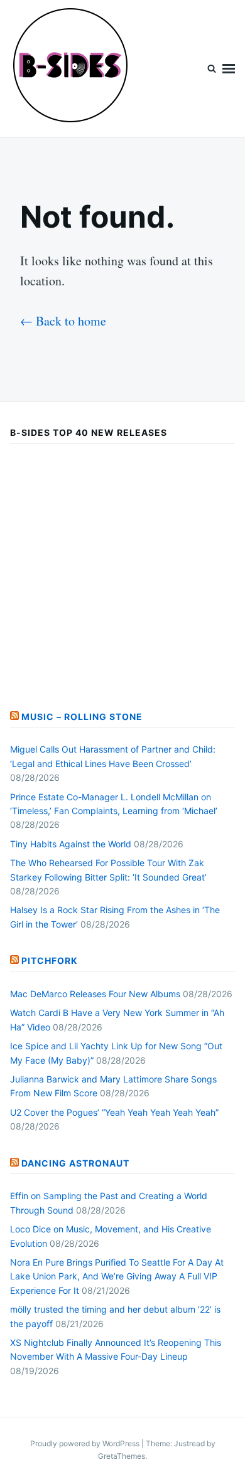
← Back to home (63, 320)
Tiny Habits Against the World (70, 844)
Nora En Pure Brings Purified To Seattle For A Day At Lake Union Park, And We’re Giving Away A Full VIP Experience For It (117, 1276)
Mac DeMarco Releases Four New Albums (95, 993)
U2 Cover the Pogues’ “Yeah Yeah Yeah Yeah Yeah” (114, 1112)
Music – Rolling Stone (82, 716)
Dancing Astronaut (75, 1163)
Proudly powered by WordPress (85, 1443)
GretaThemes (121, 1456)
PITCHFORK (49, 960)
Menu (228, 68)
